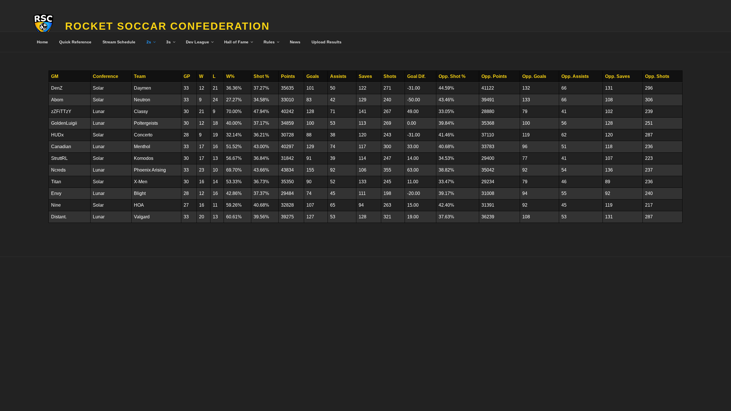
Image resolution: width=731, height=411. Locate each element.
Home (42, 42)
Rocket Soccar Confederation (167, 26)
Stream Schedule (119, 42)
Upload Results (327, 42)
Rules (269, 42)
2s (148, 42)
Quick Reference (75, 42)
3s (168, 42)
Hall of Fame (236, 42)
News (295, 42)
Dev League (197, 42)
